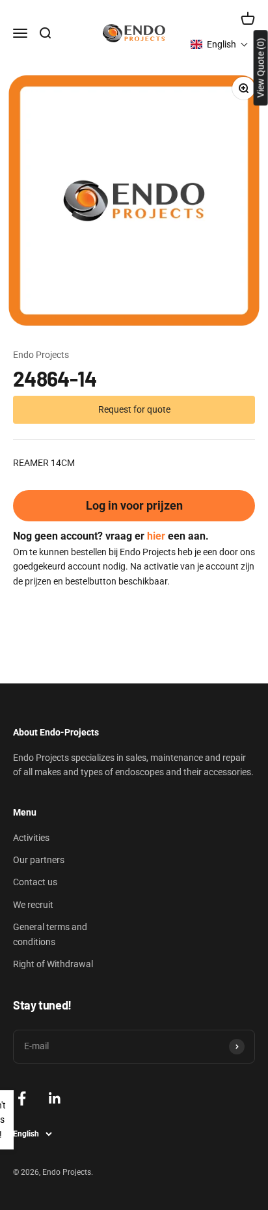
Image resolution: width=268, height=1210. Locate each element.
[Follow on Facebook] (22, 1098)
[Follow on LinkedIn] (55, 1098)
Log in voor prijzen (134, 505)
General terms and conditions (50, 934)
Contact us (35, 882)
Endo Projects (41, 355)
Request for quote (134, 409)
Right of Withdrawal (53, 964)
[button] (219, 44)
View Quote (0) (261, 68)
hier (156, 536)
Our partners (38, 860)
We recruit (33, 905)
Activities (31, 837)
